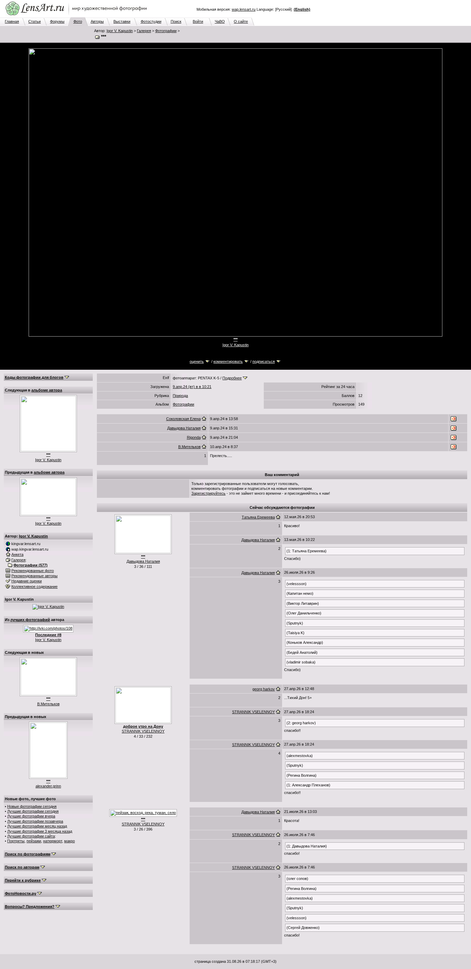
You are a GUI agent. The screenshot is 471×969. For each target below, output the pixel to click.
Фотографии (166, 31)
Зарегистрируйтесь (208, 493)
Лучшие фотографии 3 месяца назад (39, 831)
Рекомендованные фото (32, 571)
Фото (77, 21)
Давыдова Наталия (184, 428)
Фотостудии (151, 21)
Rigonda (194, 437)
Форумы (57, 21)
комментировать (228, 361)
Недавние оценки (26, 581)
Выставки (121, 21)
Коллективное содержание (34, 586)
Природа (180, 396)
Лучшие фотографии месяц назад (37, 826)
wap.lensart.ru (243, 9)
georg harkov (263, 689)
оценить (197, 361)
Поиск (176, 21)
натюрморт (52, 841)
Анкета (17, 554)
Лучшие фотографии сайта (31, 836)
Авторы (97, 21)
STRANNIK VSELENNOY (143, 731)
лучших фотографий (30, 620)
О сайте (241, 21)
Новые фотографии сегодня (32, 806)
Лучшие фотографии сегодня (33, 811)
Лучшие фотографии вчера (31, 816)
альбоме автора (46, 390)
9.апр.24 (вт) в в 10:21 (192, 387)
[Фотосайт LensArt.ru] (77, 16)
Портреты (15, 841)
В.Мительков (48, 704)
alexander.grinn (48, 786)
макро (69, 841)
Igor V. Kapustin (120, 31)
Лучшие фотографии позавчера (35, 821)
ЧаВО (220, 21)
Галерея (144, 31)
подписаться (263, 361)
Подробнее (232, 378)
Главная (12, 21)
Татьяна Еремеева (258, 517)
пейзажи (34, 841)
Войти (198, 21)
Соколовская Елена (183, 419)
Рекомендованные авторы (34, 576)
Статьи (34, 21)
